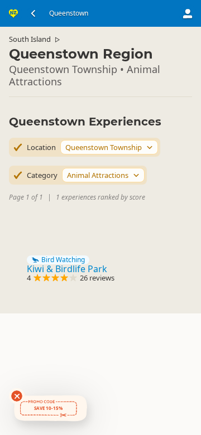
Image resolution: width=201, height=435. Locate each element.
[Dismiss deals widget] (16, 396)
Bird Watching (63, 259)
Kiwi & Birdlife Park (67, 269)
